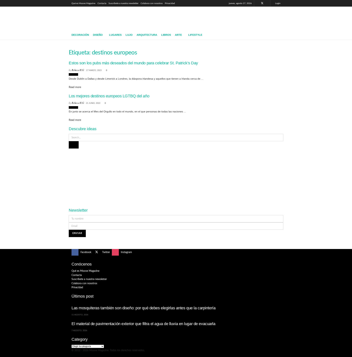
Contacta (102, 3)
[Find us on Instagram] (267, 3)
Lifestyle (195, 34)
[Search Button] (279, 35)
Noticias (73, 74)
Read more (75, 87)
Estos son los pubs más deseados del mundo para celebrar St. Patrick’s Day (133, 63)
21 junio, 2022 (93, 103)
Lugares (115, 34)
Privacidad (170, 3)
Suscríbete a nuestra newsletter (123, 3)
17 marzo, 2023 (94, 70)
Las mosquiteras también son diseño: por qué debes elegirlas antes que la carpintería (143, 308)
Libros (166, 34)
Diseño (98, 34)
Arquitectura (147, 34)
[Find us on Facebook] (257, 3)
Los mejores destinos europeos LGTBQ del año (109, 96)
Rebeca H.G (78, 70)
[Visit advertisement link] (175, 176)
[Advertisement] (213, 18)
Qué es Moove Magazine (83, 3)
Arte (178, 34)
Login (277, 3)
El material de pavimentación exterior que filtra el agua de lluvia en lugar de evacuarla (143, 323)
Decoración (80, 34)
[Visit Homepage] (98, 18)
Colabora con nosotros (152, 3)
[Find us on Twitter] (262, 3)
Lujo (129, 34)
